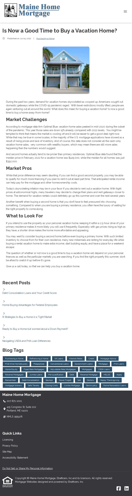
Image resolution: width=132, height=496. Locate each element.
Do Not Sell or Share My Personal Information (27, 468)
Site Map (7, 451)
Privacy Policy (10, 445)
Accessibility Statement (15, 457)
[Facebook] (119, 488)
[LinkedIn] (127, 488)
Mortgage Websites (26, 481)
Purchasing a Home (45, 38)
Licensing (7, 439)
